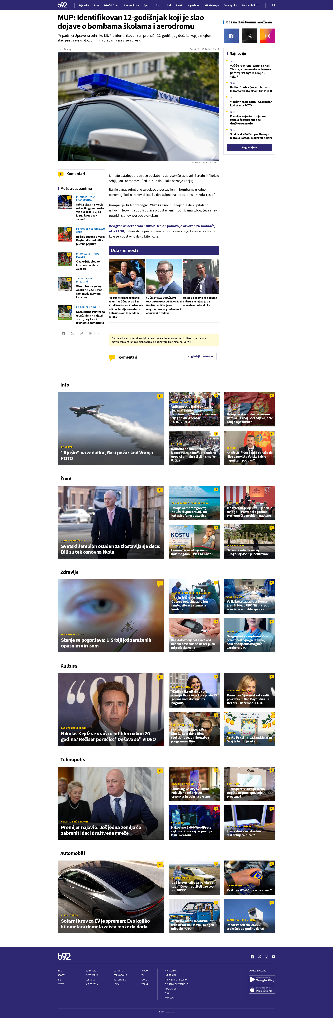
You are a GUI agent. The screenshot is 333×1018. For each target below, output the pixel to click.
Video (145, 970)
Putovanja (92, 975)
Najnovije (83, 5)
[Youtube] (273, 956)
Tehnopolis (120, 975)
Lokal (117, 984)
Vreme (145, 984)
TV (143, 975)
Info (60, 970)
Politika (232, 409)
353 (68, 307)
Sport (61, 975)
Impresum (170, 975)
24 (69, 254)
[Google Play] (262, 979)
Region (231, 448)
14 (69, 279)
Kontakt (169, 997)
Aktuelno (233, 503)
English (146, 979)
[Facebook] (231, 35)
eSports (118, 970)
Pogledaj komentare (200, 356)
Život (61, 984)
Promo (231, 732)
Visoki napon (69, 915)
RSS (167, 993)
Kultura (90, 979)
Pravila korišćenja (176, 979)
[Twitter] (249, 35)
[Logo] (62, 5)
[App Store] (262, 990)
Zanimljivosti (180, 877)
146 (68, 197)
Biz (59, 979)
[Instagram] (267, 35)
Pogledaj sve (249, 147)
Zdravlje (91, 970)
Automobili (120, 979)
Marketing (171, 970)
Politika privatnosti (177, 984)
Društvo (67, 446)
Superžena (92, 984)
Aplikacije (171, 988)
